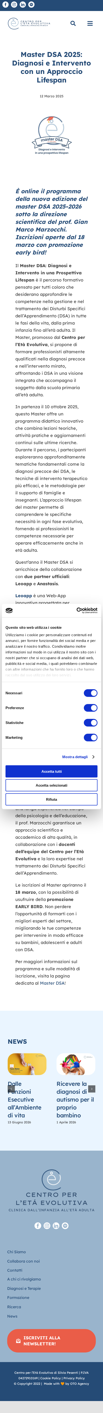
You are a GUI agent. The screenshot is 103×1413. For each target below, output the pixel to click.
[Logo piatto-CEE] (29, 17)
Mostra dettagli (75, 757)
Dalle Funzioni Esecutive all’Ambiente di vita (24, 1099)
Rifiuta (51, 799)
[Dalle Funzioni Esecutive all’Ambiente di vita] (27, 1064)
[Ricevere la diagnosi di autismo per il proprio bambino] (76, 1064)
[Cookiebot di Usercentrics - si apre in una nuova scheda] (76, 610)
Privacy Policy (74, 1378)
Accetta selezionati (51, 785)
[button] (11, 1089)
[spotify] (31, 4)
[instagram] (14, 4)
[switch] (90, 708)
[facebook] (5, 4)
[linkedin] (23, 4)
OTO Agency (79, 1383)
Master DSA (52, 983)
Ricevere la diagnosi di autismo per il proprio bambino (75, 1099)
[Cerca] (73, 23)
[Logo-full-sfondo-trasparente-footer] (51, 1162)
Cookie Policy (50, 1378)
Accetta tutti (51, 771)
